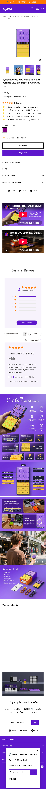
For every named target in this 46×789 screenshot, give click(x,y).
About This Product (12, 162)
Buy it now (23, 153)
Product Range (8, 739)
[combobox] (33, 340)
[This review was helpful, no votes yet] (31, 381)
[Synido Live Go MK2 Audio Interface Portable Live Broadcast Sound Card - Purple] (4, 653)
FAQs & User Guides (11, 183)
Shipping (5, 97)
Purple (4, 130)
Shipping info (9, 176)
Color (8, 125)
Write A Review (27, 322)
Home (4, 17)
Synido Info (7, 746)
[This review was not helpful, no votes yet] (35, 381)
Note (4, 169)
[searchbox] (14, 334)
